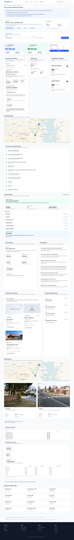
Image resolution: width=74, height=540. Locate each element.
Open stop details (10, 327)
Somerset (19, 5)
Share (25, 28)
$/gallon (51, 46)
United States (9, 5)
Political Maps (23, 528)
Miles (63, 46)
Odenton (32, 65)
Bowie (41, 408)
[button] (39, 124)
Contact (56, 531)
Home (5, 5)
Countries (5, 527)
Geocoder (40, 528)
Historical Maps (23, 530)
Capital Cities (6, 530)
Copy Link (19, 28)
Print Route (33, 28)
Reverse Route (10, 28)
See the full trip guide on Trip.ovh (20, 517)
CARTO (68, 142)
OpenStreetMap (64, 142)
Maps (31, 1)
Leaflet (60, 142)
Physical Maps (23, 527)
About (56, 527)
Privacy (56, 530)
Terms (56, 528)
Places (26, 1)
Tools (36, 1)
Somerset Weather (56, 65)
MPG (57, 46)
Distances (42, 1)
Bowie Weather (56, 81)
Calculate (59, 50)
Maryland (15, 5)
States (5, 528)
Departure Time (8, 63)
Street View (40, 530)
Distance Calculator (41, 527)
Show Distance (65, 37)
